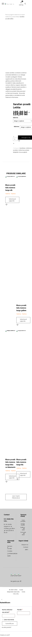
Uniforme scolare (19, 15)
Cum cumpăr (22, 521)
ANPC (26, 549)
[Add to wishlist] (14, 181)
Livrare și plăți (23, 524)
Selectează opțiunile (12, 200)
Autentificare (10, 623)
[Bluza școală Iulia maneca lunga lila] (21, 394)
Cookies (9, 551)
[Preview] (14, 183)
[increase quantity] (13, 143)
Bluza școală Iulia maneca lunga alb (10, 187)
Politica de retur (22, 529)
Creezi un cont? (5, 635)
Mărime (16, 126)
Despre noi (25, 545)
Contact (25, 547)
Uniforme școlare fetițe (12, 17)
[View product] (14, 178)
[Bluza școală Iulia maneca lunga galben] (21, 240)
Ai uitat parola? (6, 627)
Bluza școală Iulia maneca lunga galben (21, 307)
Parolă (19, 610)
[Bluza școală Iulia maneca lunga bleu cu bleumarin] (10, 394)
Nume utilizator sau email (7, 611)
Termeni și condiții (9, 547)
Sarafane (22, 148)
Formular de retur (22, 534)
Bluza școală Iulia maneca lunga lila (21, 462)
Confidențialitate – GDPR (9, 555)
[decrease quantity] (13, 136)
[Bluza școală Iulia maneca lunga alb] (10, 180)
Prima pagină (9, 15)
